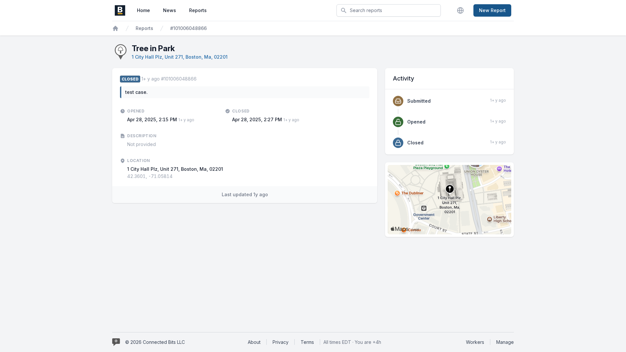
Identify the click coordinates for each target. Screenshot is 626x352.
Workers (475, 342)
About (254, 342)
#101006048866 (188, 28)
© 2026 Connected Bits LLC (155, 342)
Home (143, 10)
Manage (505, 342)
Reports (198, 10)
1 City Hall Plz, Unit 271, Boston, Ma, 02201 (180, 57)
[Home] (115, 28)
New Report (492, 10)
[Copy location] (176, 176)
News (169, 10)
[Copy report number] (200, 79)
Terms (307, 342)
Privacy (281, 342)
